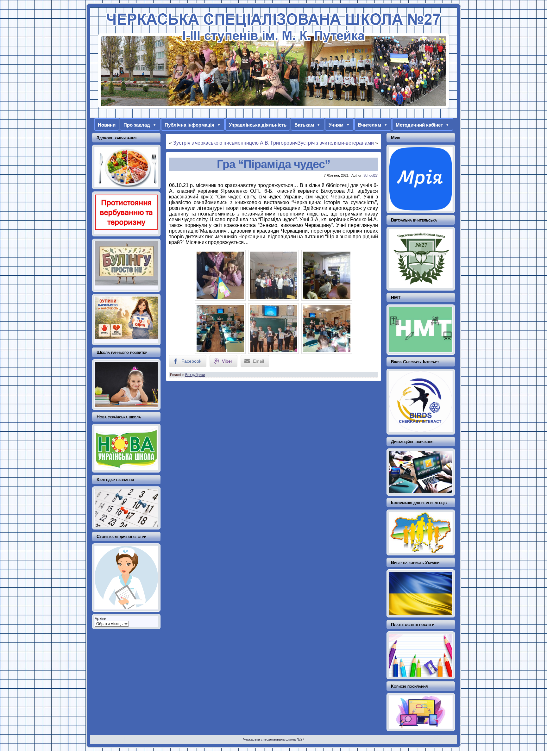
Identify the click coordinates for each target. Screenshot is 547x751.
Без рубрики (195, 375)
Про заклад (136, 125)
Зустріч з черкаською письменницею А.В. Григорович (235, 143)
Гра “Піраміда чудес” (273, 164)
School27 (370, 175)
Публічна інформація (189, 125)
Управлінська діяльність (257, 125)
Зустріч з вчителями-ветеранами (336, 143)
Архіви (100, 618)
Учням (336, 125)
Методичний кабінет (419, 125)
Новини (107, 125)
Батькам (304, 125)
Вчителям (369, 125)
